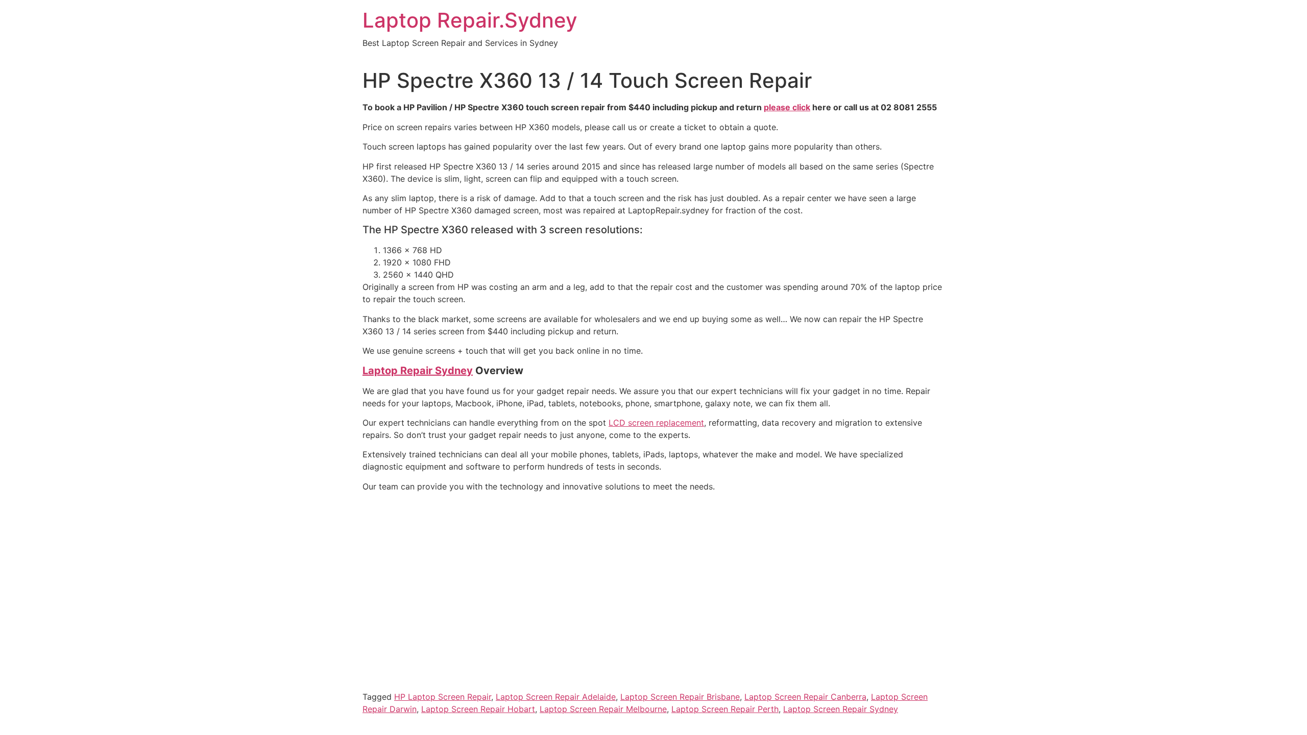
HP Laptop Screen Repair (442, 697)
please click (787, 107)
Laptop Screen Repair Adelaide (556, 697)
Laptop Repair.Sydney (469, 20)
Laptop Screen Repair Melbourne (603, 709)
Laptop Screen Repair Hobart (478, 709)
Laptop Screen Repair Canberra (805, 697)
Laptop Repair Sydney (417, 370)
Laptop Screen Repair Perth (725, 709)
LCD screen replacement (656, 423)
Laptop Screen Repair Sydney (840, 709)
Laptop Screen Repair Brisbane (680, 697)
